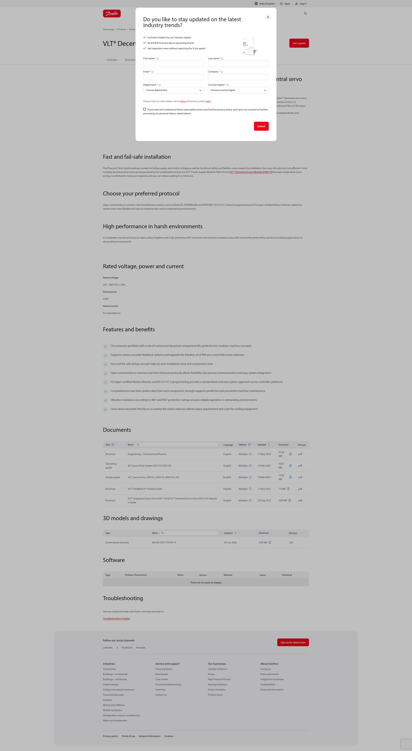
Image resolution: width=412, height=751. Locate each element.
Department (150, 84)
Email (147, 71)
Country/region (217, 84)
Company (214, 71)
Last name (214, 58)
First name (149, 58)
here (183, 101)
